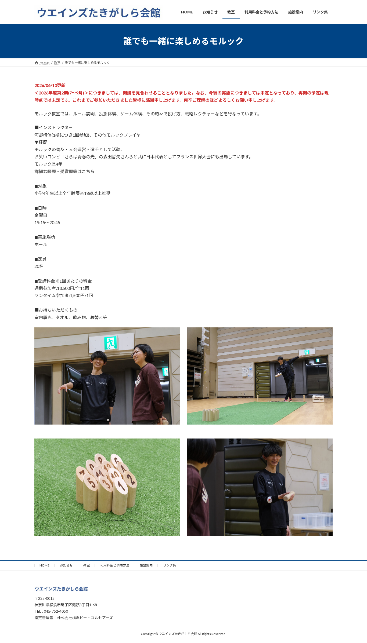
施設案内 (146, 565)
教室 (86, 565)
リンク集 (169, 565)
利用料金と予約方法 (114, 565)
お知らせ (66, 565)
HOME (44, 565)
